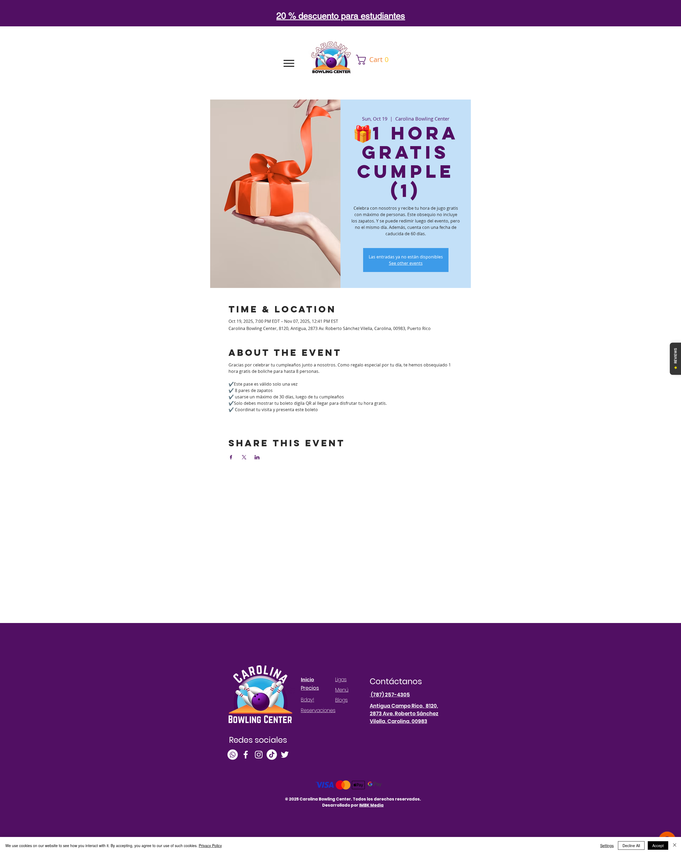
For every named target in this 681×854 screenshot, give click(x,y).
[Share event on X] (244, 457)
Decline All (631, 845)
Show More (240, 419)
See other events (406, 263)
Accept (658, 845)
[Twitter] (285, 754)
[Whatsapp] (232, 754)
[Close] (674, 845)
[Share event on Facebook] (231, 457)
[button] (374, 60)
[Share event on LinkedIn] (257, 457)
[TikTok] (272, 754)
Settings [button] (607, 845)
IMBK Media (371, 805)
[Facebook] (245, 754)
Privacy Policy (210, 845)
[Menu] (288, 63)
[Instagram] (259, 754)
